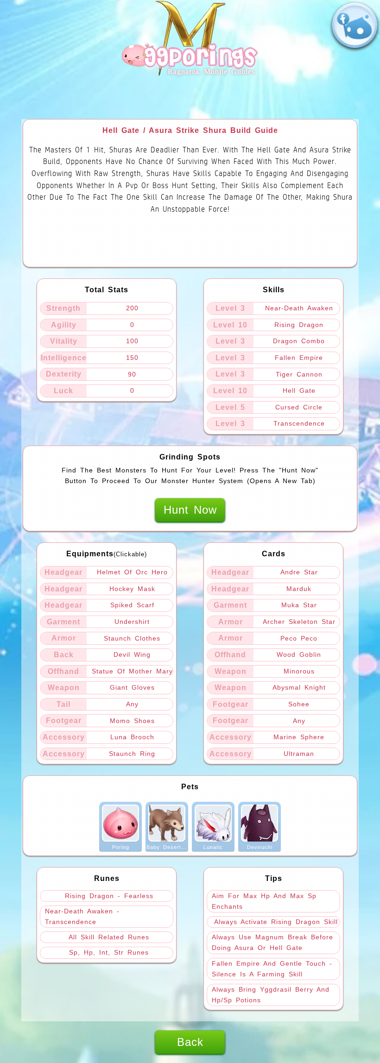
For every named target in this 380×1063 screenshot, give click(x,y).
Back (190, 1042)
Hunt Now (190, 509)
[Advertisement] (190, 98)
